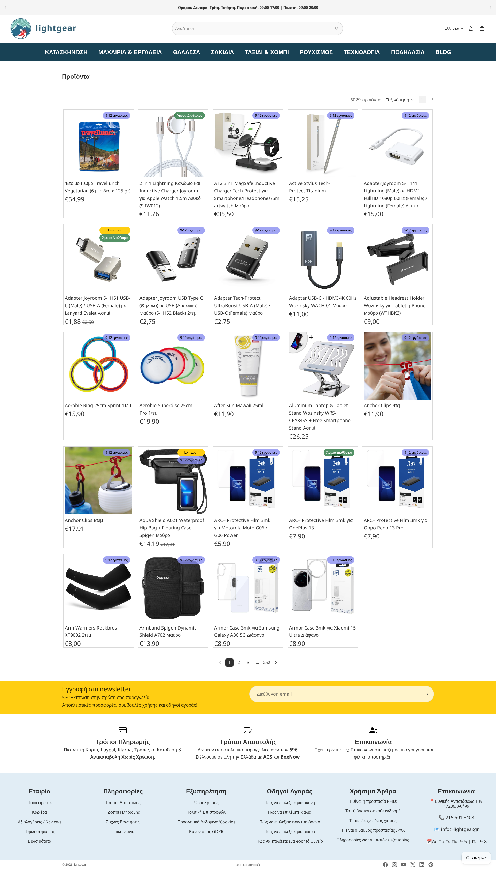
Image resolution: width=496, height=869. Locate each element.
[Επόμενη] (276, 662)
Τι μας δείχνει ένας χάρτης (373, 820)
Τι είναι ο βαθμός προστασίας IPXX (373, 830)
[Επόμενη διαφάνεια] (490, 7)
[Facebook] (385, 864)
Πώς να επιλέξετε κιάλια (289, 812)
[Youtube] (403, 864)
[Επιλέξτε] (124, 614)
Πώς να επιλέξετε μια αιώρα (289, 831)
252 (266, 662)
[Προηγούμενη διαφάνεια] (5, 7)
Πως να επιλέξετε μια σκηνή (289, 802)
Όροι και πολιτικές (248, 865)
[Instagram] (394, 864)
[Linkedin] (422, 864)
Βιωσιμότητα (39, 841)
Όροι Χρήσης (206, 802)
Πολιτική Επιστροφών (206, 812)
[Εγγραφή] (426, 693)
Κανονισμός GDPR (206, 831)
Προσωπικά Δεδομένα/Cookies (206, 822)
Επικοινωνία (122, 831)
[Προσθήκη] (124, 169)
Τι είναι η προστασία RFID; (373, 801)
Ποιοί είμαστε (39, 802)
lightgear (79, 864)
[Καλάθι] (482, 28)
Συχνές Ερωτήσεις (123, 822)
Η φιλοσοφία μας (39, 831)
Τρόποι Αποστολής (123, 802)
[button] (400, 99)
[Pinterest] (431, 864)
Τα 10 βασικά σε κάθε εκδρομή (373, 811)
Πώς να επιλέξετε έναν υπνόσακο (289, 822)
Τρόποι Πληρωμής (123, 812)
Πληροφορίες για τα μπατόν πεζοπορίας (373, 840)
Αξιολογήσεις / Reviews (39, 822)
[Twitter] (413, 864)
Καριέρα (39, 812)
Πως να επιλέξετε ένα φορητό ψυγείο (289, 841)
